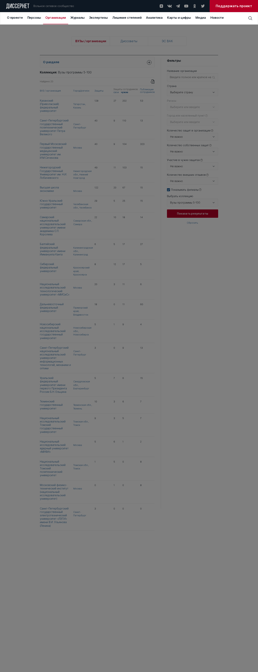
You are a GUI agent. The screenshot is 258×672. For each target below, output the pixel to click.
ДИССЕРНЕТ (18, 6)
